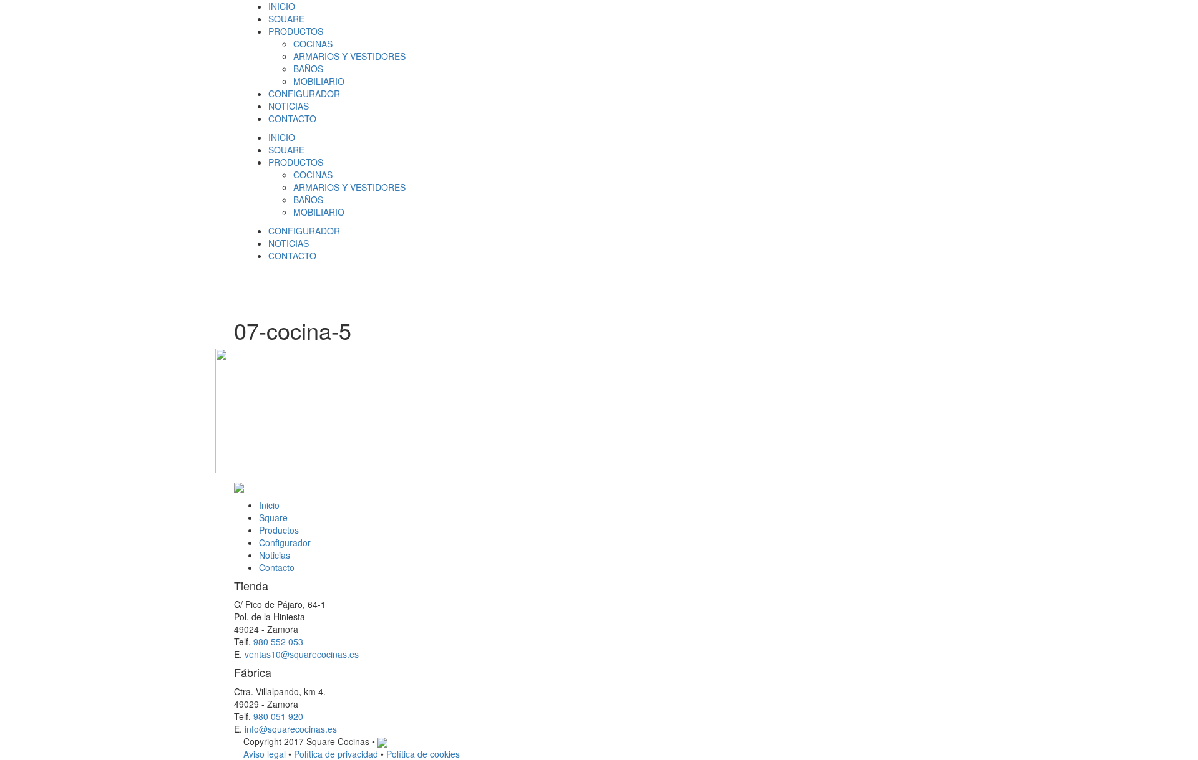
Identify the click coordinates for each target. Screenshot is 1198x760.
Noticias (274, 555)
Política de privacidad (336, 754)
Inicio (269, 505)
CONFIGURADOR (304, 93)
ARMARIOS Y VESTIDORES (349, 56)
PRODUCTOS (295, 31)
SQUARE (286, 18)
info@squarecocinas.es (291, 729)
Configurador (285, 542)
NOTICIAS (288, 106)
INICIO (281, 6)
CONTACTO (292, 118)
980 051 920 (278, 716)
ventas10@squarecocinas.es (302, 654)
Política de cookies (423, 754)
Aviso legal (264, 754)
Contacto (277, 567)
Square (273, 517)
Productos (279, 530)
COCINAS (313, 43)
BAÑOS (308, 68)
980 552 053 (278, 641)
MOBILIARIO (318, 81)
